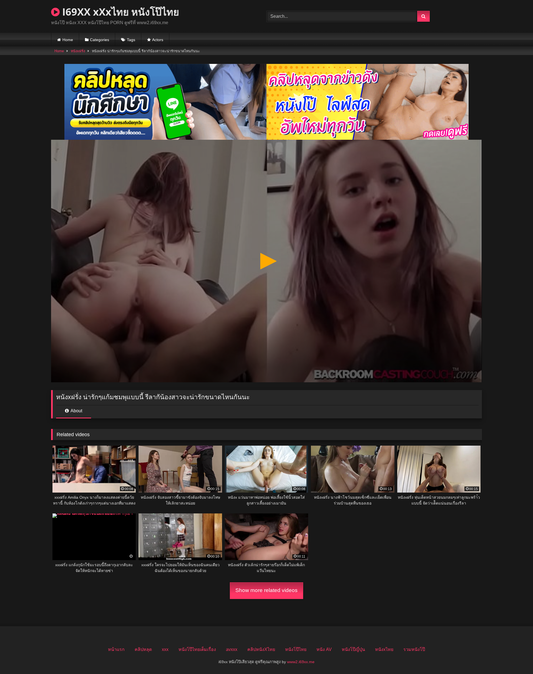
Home (67, 40)
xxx (165, 649)
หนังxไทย (384, 649)
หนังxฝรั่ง (78, 51)
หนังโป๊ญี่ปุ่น (353, 649)
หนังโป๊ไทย (295, 649)
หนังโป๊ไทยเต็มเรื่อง (197, 649)
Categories (99, 40)
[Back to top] (516, 657)
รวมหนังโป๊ (414, 649)
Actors (157, 40)
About (76, 410)
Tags (131, 40)
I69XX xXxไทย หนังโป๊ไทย (119, 12)
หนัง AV (324, 649)
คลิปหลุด (143, 649)
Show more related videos (266, 590)
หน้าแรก (116, 649)
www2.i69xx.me (301, 662)
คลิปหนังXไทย (261, 649)
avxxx (231, 649)
